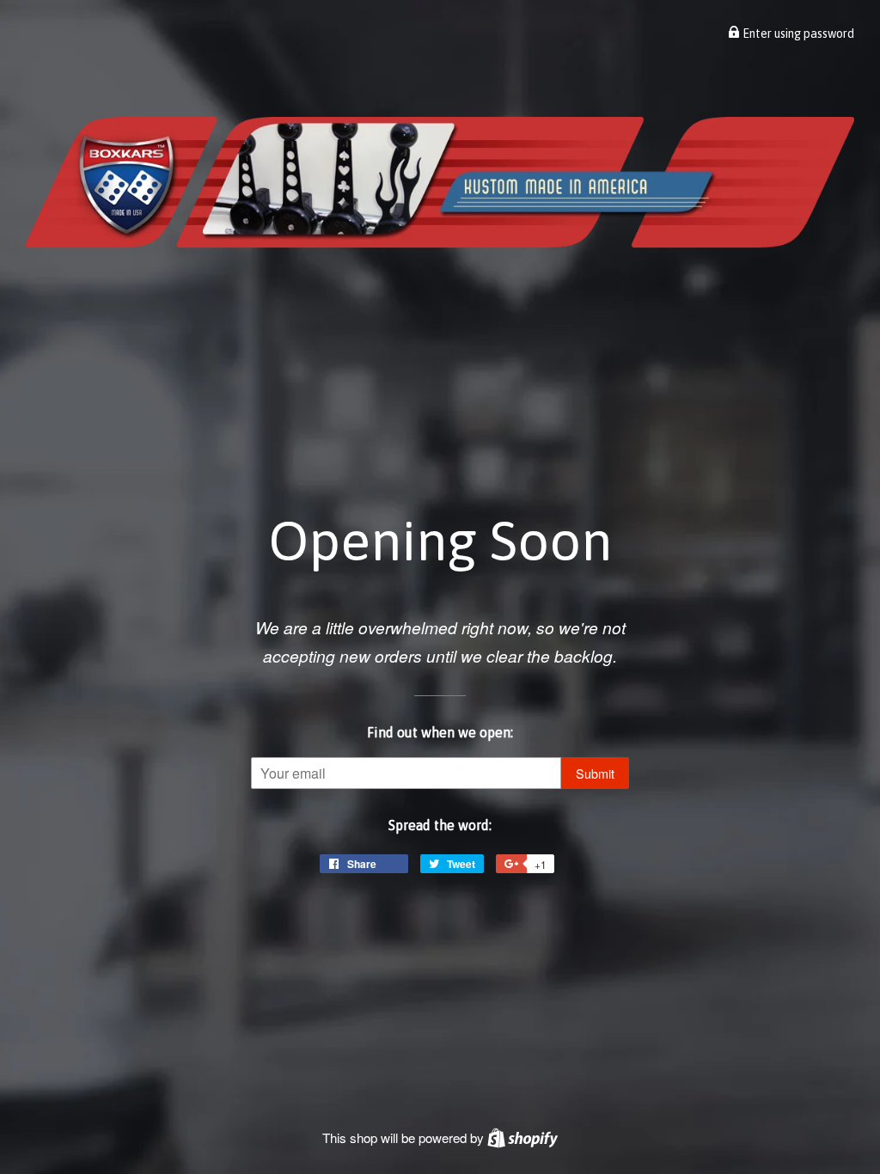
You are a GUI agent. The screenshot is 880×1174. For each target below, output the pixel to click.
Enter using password (797, 33)
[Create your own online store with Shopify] (522, 1137)
